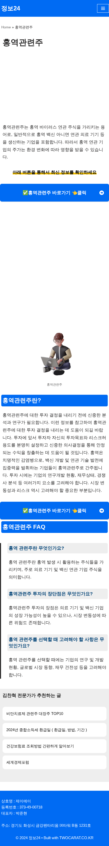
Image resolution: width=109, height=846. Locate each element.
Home (6, 27)
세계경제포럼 (17, 762)
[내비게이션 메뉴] (103, 8)
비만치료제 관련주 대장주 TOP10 (34, 713)
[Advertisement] (54, 85)
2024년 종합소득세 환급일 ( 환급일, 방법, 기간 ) (46, 730)
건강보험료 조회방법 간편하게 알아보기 (40, 746)
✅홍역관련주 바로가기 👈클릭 (54, 192)
